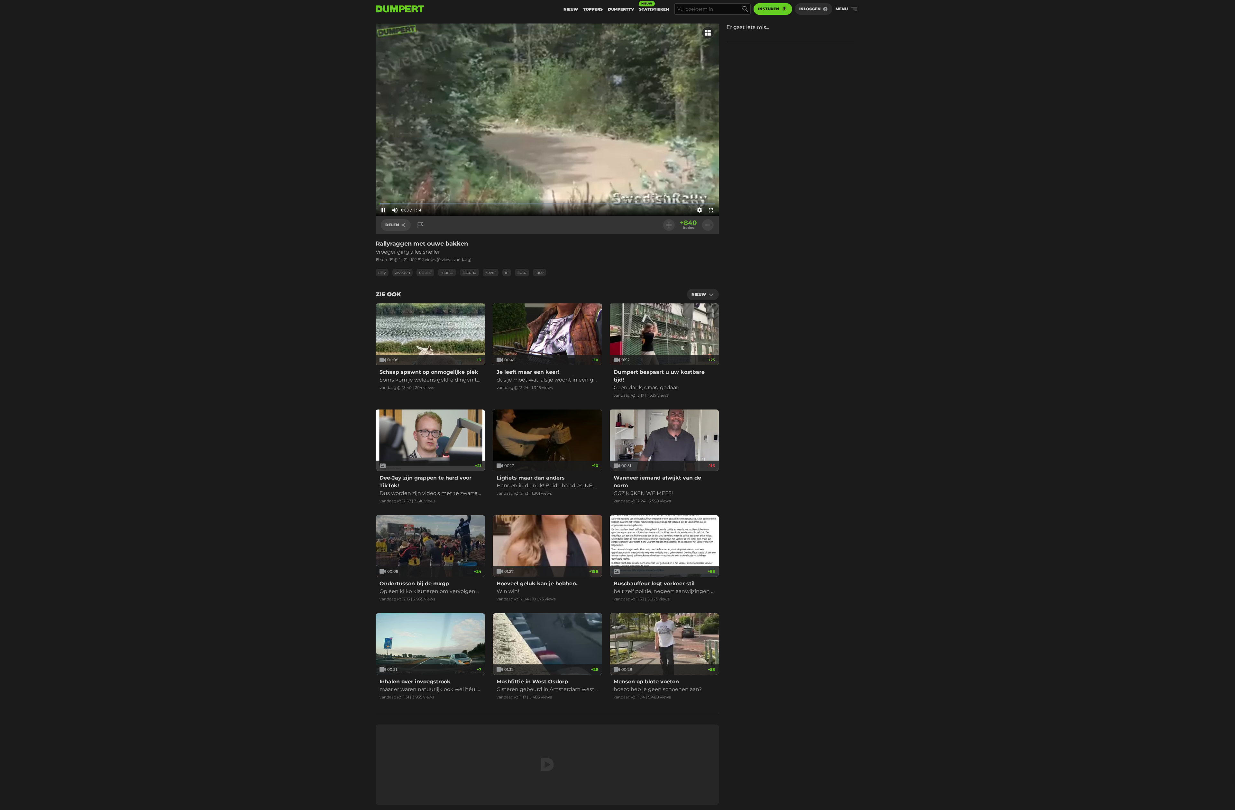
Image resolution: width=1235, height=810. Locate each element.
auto (521, 272)
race (539, 272)
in (506, 272)
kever (490, 272)
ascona (469, 272)
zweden (402, 272)
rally (382, 272)
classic (425, 272)
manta (447, 272)
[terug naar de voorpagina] (400, 9)
